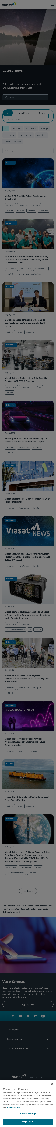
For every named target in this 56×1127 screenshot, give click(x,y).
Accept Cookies (28, 1122)
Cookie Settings (28, 1114)
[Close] (52, 1084)
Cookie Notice (13, 1107)
